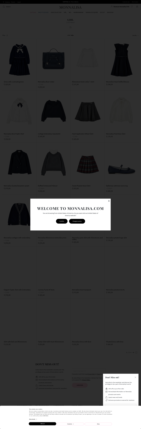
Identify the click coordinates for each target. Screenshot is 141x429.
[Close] (135, 377)
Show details (32, 419)
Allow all (42, 423)
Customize (69, 423)
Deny (98, 423)
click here (45, 415)
